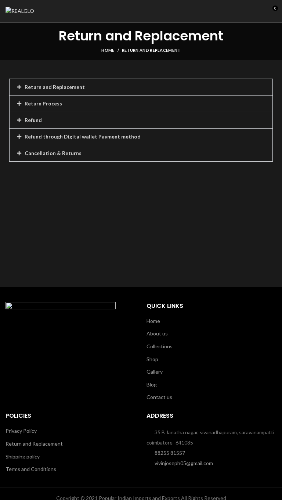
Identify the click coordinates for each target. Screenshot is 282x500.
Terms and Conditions (31, 469)
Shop (152, 359)
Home (107, 50)
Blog (152, 384)
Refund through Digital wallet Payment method (83, 136)
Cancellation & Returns (53, 153)
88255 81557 (170, 453)
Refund (33, 120)
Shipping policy (23, 456)
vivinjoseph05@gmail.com (184, 463)
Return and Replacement (55, 87)
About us (157, 333)
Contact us (159, 397)
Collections (160, 346)
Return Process (43, 103)
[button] (141, 87)
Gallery (155, 371)
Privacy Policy (21, 431)
